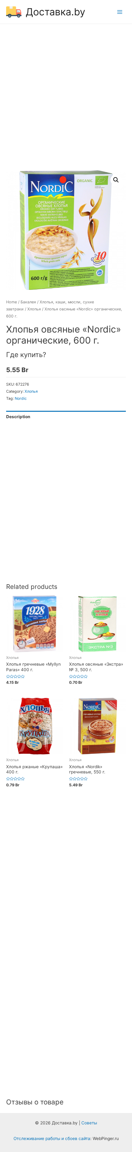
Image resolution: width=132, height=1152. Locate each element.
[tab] (66, 417)
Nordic (21, 398)
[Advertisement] (66, 98)
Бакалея (28, 302)
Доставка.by (55, 12)
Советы (89, 1122)
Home (11, 302)
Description (18, 416)
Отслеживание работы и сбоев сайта (52, 1138)
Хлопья (34, 309)
